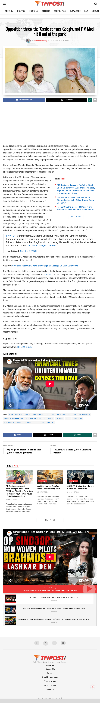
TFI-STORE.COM (24, 347)
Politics (21, 11)
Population (77, 418)
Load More (76, 217)
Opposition (48, 418)
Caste (27, 414)
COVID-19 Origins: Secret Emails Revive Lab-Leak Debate (80, 487)
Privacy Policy (50, 685)
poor (68, 418)
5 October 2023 (56, 40)
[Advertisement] (50, 123)
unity (42, 422)
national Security (33, 418)
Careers (50, 673)
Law (86, 11)
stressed (48, 274)
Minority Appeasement (13, 418)
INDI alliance (84, 414)
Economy (33, 11)
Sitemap (50, 689)
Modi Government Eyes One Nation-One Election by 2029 (48, 487)
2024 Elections (15, 414)
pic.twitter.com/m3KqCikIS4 (42, 245)
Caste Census (39, 414)
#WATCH (10, 236)
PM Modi (59, 418)
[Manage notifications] (92, 687)
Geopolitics (60, 11)
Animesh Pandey (40, 40)
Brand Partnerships (50, 677)
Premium (9, 11)
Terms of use (50, 681)
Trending (42, 481)
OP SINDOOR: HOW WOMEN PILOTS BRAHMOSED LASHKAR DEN (50, 590)
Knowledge (75, 11)
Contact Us (50, 669)
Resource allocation (12, 422)
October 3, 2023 (28, 251)
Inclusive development (66, 414)
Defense (46, 11)
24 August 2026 (12, 500)
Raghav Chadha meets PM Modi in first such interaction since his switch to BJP (75, 208)
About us (50, 665)
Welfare (50, 422)
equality (51, 414)
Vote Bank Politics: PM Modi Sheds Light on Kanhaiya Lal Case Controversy (45, 265)
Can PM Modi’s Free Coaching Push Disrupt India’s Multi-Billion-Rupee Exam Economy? (75, 200)
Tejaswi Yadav (30, 422)
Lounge (95, 11)
